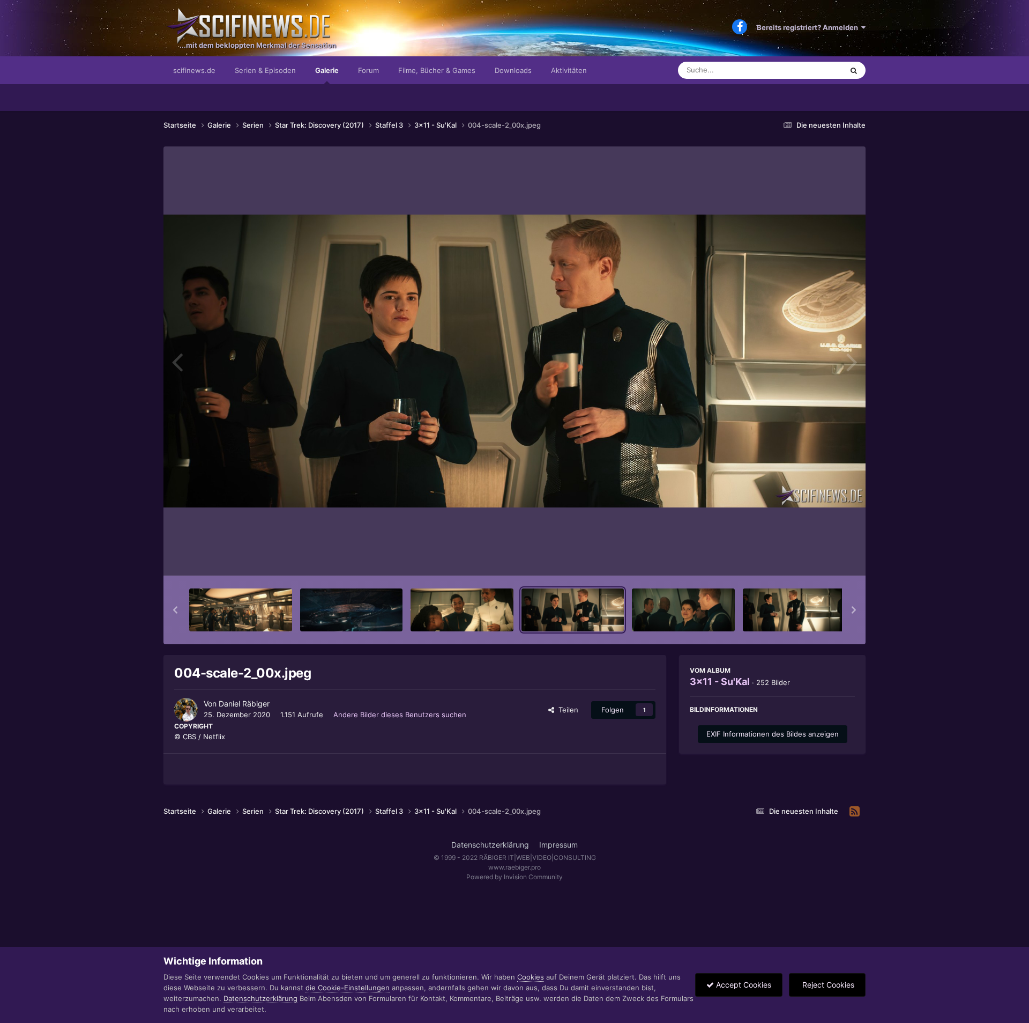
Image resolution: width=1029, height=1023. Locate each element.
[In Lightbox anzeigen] (514, 361)
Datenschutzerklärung (490, 844)
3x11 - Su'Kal (720, 681)
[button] (175, 610)
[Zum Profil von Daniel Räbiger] (186, 710)
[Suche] (854, 70)
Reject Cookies (827, 984)
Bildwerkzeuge (816, 556)
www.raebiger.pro (514, 867)
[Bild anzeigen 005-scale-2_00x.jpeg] (683, 609)
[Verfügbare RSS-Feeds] (855, 811)
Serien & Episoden (265, 70)
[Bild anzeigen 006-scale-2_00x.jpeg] (794, 609)
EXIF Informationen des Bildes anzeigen (772, 734)
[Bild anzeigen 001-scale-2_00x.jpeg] (240, 609)
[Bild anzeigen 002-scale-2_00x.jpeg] (351, 609)
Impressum (558, 844)
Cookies (530, 977)
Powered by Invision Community (514, 877)
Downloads (513, 70)
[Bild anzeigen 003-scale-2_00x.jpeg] (462, 609)
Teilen (566, 709)
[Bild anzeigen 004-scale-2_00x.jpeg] (572, 609)
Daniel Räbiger (244, 703)
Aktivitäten (569, 70)
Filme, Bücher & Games (436, 70)
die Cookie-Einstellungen (347, 987)
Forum (368, 70)
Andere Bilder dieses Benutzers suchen (399, 714)
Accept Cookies (742, 984)
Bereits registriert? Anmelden (809, 27)
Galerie (327, 70)
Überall (816, 70)
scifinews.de (194, 70)
